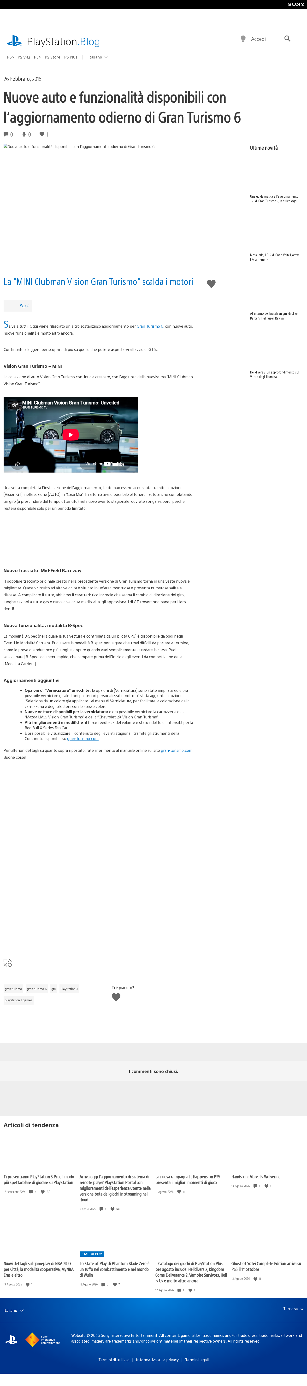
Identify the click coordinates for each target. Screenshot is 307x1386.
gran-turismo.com (83, 738)
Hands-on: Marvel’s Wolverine (255, 1176)
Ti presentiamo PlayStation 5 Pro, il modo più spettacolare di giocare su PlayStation (39, 1179)
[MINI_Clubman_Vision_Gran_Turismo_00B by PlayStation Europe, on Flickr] (99, 902)
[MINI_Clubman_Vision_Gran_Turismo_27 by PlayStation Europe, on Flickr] (99, 824)
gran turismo (13, 989)
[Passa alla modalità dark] (243, 39)
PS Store (52, 56)
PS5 (10, 56)
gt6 (53, 989)
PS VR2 (24, 56)
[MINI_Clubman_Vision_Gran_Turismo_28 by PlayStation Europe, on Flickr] (99, 938)
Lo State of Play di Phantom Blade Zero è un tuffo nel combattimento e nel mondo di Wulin (114, 1269)
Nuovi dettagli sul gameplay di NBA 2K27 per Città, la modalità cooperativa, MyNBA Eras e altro (39, 1269)
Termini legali (197, 1359)
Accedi (258, 39)
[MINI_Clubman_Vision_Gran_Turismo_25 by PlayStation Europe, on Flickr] (99, 788)
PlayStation (63, 40)
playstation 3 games (18, 1000)
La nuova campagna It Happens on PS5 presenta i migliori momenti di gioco (187, 1179)
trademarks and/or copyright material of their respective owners (169, 1341)
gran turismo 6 (37, 989)
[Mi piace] (43, 1192)
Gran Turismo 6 (150, 326)
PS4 (37, 56)
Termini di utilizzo (114, 1359)
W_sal (24, 305)
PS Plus (70, 56)
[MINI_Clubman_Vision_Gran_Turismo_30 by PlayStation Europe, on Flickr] (99, 866)
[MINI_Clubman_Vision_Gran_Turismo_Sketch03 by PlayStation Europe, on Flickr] (99, 539)
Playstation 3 (69, 989)
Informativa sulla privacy (157, 1359)
